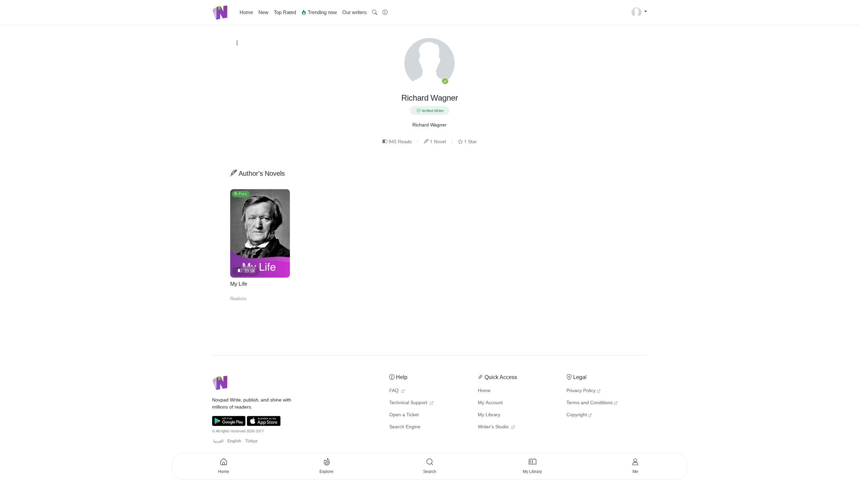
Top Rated (285, 12)
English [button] (234, 441)
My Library (489, 415)
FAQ (394, 390)
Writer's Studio (494, 427)
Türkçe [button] (251, 441)
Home (246, 12)
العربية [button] (218, 441)
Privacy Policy (581, 390)
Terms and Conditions (589, 403)
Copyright (576, 415)
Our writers (354, 12)
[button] (374, 12)
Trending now (321, 12)
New (263, 12)
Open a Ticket (404, 415)
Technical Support (408, 403)
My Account (490, 403)
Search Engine (404, 427)
